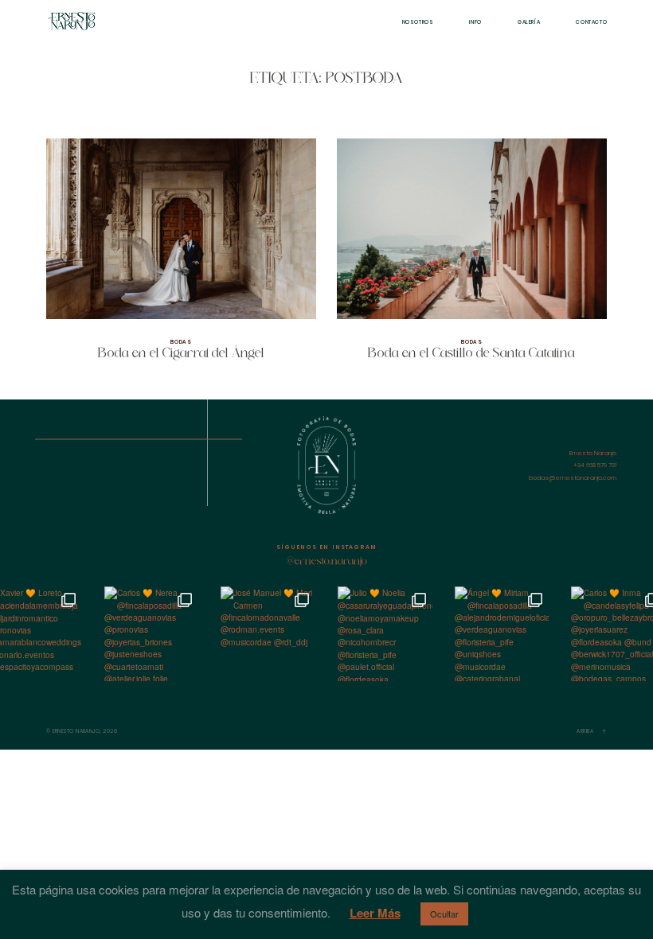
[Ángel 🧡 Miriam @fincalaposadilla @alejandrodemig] (502, 633)
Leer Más (375, 912)
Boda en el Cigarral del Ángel (181, 256)
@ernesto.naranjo (327, 562)
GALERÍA (529, 21)
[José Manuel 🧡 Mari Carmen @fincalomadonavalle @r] (268, 633)
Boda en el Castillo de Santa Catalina (471, 256)
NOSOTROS (418, 21)
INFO (475, 21)
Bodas (180, 341)
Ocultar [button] (444, 913)
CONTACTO (591, 21)
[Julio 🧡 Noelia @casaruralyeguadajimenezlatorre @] (385, 633)
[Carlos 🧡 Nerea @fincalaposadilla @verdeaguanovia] (151, 633)
